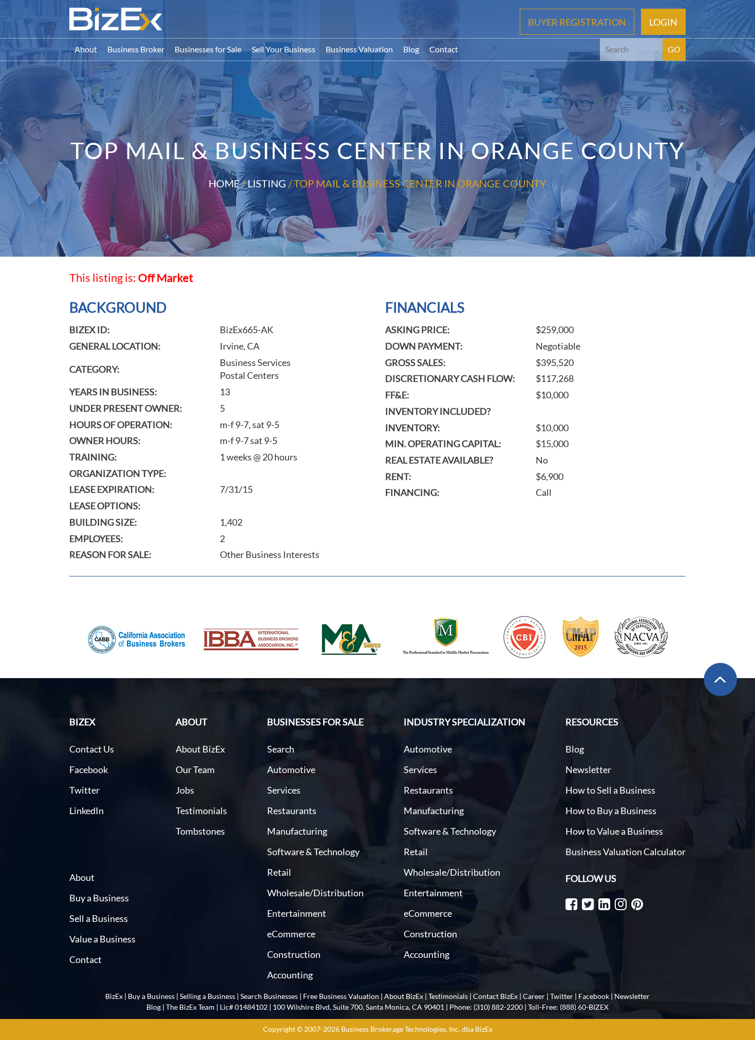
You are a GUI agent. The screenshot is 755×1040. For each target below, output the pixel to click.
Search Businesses (269, 996)
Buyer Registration (577, 21)
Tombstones (200, 831)
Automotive (291, 769)
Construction (293, 954)
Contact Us (91, 749)
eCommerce (291, 933)
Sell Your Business (283, 49)
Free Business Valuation (341, 996)
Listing (267, 183)
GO (674, 49)
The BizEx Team (190, 1007)
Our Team (195, 769)
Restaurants (291, 810)
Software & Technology (313, 851)
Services (283, 790)
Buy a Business (99, 897)
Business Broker (135, 49)
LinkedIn (86, 810)
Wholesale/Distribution (315, 892)
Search (280, 749)
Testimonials (201, 810)
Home (224, 183)
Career (534, 996)
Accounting (290, 974)
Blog (411, 49)
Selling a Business (207, 996)
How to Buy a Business (610, 810)
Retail (279, 872)
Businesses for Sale (208, 49)
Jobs (185, 790)
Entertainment (296, 913)
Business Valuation (359, 49)
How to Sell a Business (610, 790)
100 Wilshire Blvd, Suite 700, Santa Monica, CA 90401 (358, 1007)
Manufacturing (297, 831)
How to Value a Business (614, 831)
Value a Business (102, 939)
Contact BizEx (495, 996)
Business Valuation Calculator (625, 851)
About (85, 49)
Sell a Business (98, 918)
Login (663, 21)
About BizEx (200, 749)
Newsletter (588, 769)
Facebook (88, 769)
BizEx (114, 996)
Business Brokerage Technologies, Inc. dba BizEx (417, 1029)
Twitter (84, 790)
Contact (443, 49)
